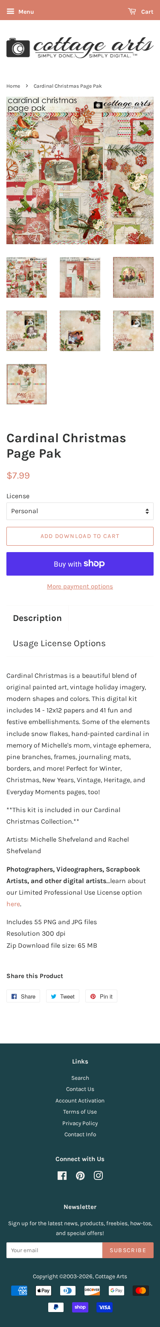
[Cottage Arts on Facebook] (62, 1177)
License (17, 496)
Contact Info (80, 1134)
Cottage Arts (111, 1276)
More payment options (80, 586)
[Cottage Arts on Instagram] (98, 1177)
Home (13, 86)
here (13, 904)
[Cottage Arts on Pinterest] (80, 1177)
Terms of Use (80, 1111)
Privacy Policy (80, 1123)
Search (80, 1078)
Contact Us (80, 1089)
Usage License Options (59, 643)
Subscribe (128, 1250)
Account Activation (80, 1100)
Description (37, 618)
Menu (25, 11)
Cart (147, 11)
